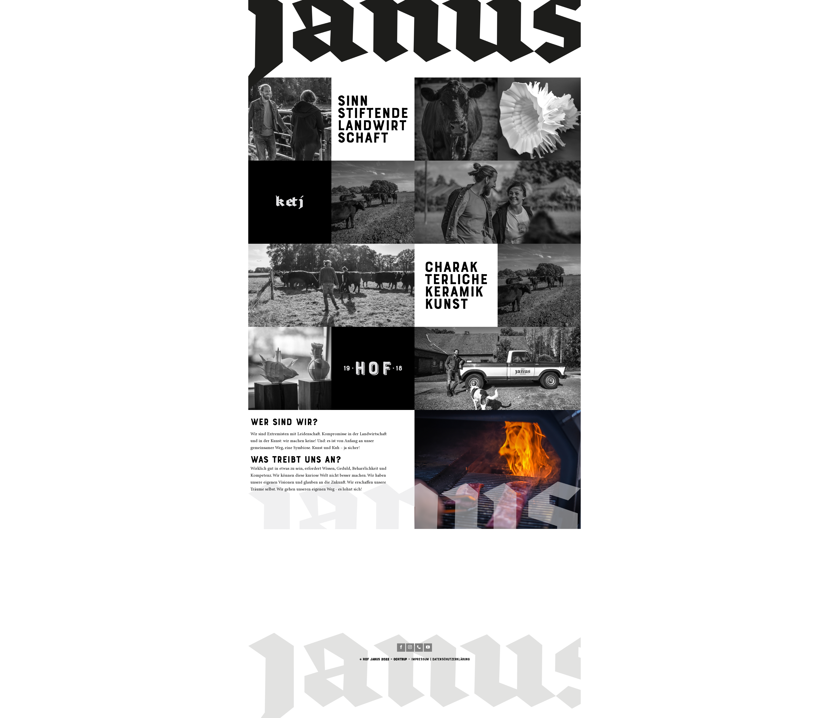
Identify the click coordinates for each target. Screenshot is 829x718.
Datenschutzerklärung (451, 659)
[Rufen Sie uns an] (419, 647)
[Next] (572, 469)
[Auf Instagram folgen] (410, 647)
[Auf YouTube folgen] (428, 647)
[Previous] (423, 469)
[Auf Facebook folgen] (401, 647)
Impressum (420, 659)
